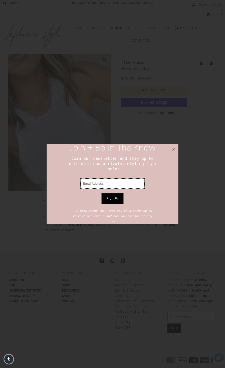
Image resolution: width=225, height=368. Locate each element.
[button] (9, 359)
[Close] (173, 149)
